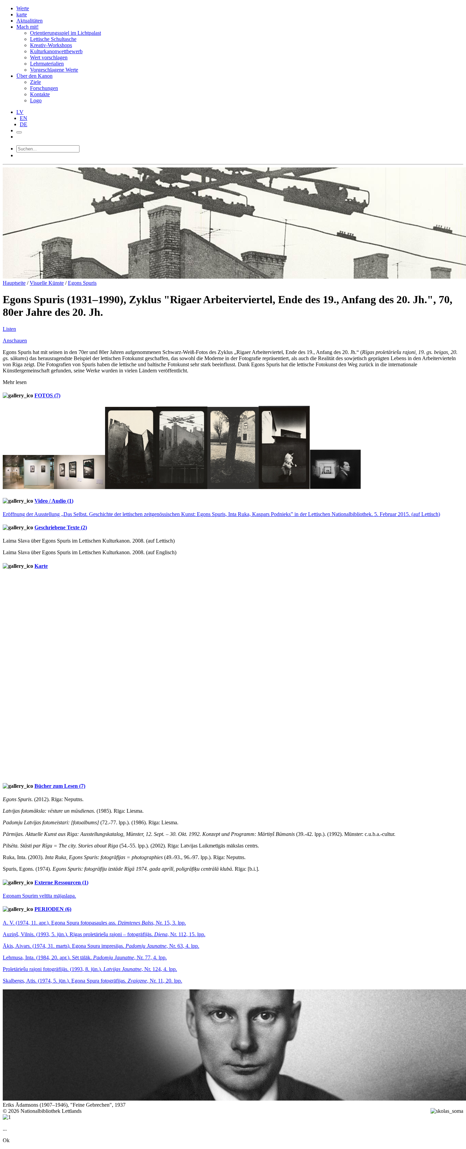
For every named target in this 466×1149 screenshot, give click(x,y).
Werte (22, 8)
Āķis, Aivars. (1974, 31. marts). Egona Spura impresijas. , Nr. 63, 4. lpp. (101, 946)
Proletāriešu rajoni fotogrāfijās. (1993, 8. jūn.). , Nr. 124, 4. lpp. (90, 969)
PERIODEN (52, 909)
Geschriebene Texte (60, 527)
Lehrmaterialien (47, 64)
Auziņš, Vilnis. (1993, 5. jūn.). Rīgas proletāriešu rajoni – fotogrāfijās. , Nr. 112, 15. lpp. (104, 934)
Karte (41, 566)
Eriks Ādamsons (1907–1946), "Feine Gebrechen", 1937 (64, 1105)
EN (23, 118)
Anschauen (15, 340)
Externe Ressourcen (61, 882)
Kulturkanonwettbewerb (56, 51)
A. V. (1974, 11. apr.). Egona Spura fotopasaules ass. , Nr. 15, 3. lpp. (94, 923)
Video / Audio (53, 501)
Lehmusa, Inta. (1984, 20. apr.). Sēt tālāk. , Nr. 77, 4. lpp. (85, 957)
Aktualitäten (29, 21)
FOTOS (47, 395)
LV (20, 112)
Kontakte (40, 94)
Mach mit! (27, 27)
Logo (36, 100)
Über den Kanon (34, 76)
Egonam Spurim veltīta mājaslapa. (39, 896)
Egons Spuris (82, 283)
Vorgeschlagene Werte (54, 70)
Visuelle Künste (47, 283)
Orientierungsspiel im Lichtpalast (65, 33)
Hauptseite (14, 283)
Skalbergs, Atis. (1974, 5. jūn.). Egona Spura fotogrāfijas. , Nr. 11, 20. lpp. (92, 981)
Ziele (35, 82)
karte (21, 14)
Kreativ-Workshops (51, 45)
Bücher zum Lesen (59, 786)
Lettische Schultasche (53, 39)
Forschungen (44, 88)
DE (23, 124)
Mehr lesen (15, 382)
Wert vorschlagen (49, 57)
